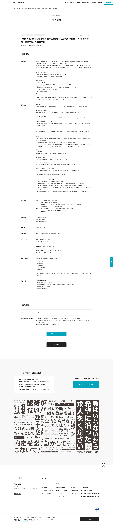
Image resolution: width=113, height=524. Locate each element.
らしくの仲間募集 (47, 493)
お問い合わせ (109, 2)
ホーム (66, 2)
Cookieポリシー (25, 521)
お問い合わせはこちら (56, 334)
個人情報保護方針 (86, 490)
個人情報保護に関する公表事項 (89, 493)
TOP (14, 8)
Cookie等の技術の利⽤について (89, 496)
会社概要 (100, 2)
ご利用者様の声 (60, 496)
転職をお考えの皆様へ (75, 2)
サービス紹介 (60, 493)
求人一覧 (18, 8)
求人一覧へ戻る (56, 344)
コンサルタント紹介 (47, 490)
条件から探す (75, 490)
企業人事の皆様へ (86, 2)
